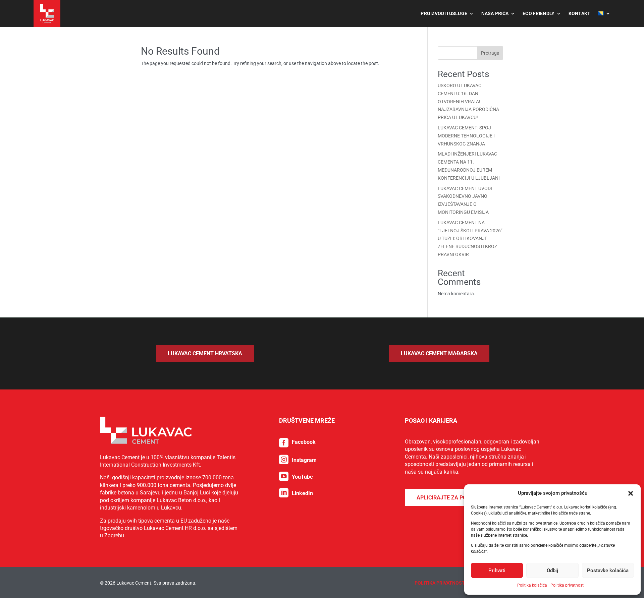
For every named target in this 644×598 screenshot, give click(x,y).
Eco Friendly (538, 13)
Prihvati (496, 570)
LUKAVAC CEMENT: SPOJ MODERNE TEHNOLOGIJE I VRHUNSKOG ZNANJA (466, 135)
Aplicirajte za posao (447, 497)
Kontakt (579, 13)
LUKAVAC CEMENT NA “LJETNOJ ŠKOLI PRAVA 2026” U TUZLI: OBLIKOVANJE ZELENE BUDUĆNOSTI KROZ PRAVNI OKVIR (470, 238)
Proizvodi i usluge (444, 13)
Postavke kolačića (608, 570)
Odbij (552, 570)
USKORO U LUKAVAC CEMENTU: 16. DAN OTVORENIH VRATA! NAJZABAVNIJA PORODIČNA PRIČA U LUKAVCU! (468, 101)
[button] (630, 493)
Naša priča (494, 13)
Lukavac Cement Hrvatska (205, 353)
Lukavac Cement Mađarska (439, 353)
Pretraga (490, 53)
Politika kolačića (532, 585)
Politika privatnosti (567, 585)
